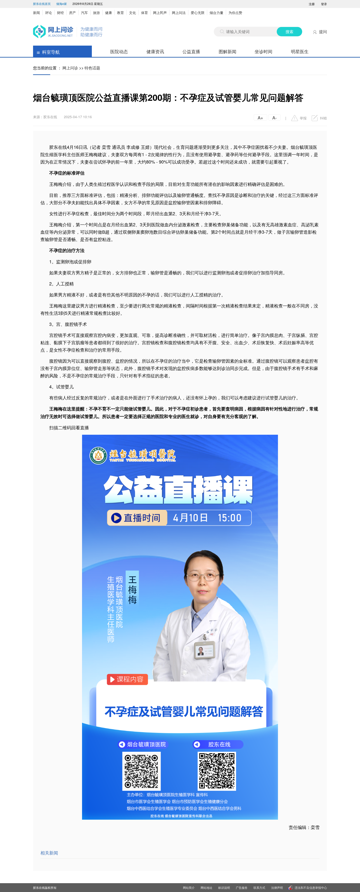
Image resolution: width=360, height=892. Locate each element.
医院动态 (119, 51)
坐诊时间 (263, 51)
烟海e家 (61, 3)
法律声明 (277, 887)
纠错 (323, 117)
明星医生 (300, 51)
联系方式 (259, 887)
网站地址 (206, 887)
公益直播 (191, 51)
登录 (324, 4)
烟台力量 (216, 12)
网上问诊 (70, 68)
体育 (144, 12)
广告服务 (242, 887)
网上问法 (179, 12)
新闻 (36, 12)
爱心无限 (197, 12)
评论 (48, 12)
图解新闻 (227, 51)
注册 (312, 4)
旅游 (96, 12)
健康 (108, 12)
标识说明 (224, 887)
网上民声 (160, 12)
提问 (323, 31)
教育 (120, 12)
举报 (303, 117)
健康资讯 (155, 51)
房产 (72, 12)
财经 (60, 12)
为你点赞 (235, 12)
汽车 (84, 12)
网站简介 (189, 887)
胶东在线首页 (42, 3)
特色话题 (92, 68)
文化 (132, 12)
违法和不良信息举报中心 (311, 887)
